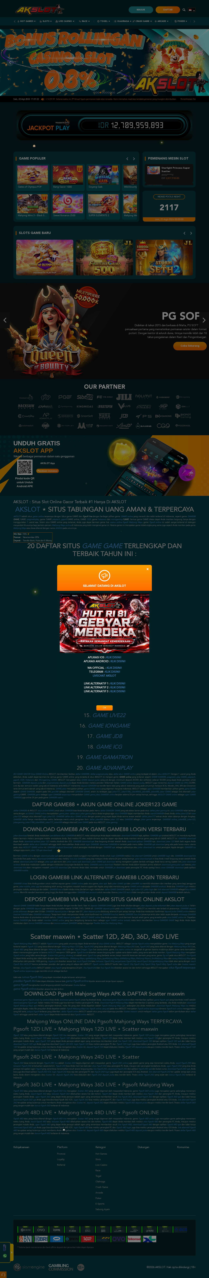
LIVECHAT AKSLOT (104, 676)
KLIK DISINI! (113, 657)
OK (104, 708)
